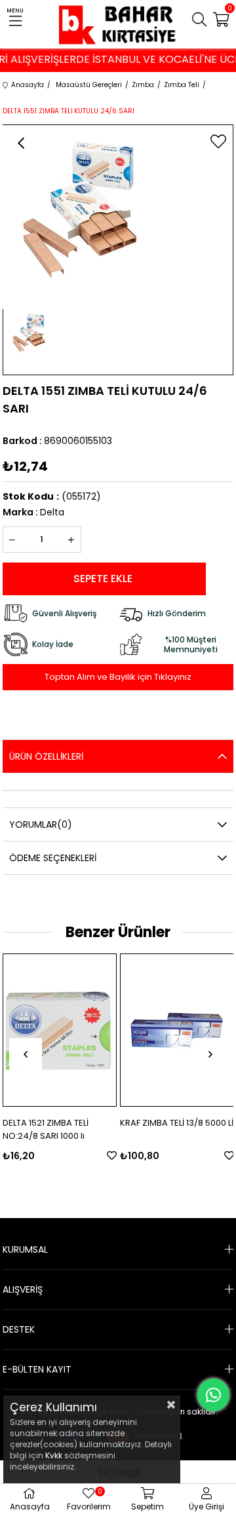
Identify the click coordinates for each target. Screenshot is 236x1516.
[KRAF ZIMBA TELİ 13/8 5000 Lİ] (177, 1030)
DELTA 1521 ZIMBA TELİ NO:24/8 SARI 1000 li (45, 1129)
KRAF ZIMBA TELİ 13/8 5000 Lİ (176, 1123)
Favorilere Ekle (112, 1155)
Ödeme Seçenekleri (52, 857)
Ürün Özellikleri (46, 756)
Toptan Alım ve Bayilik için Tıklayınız (118, 677)
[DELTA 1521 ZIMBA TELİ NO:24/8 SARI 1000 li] (59, 1030)
